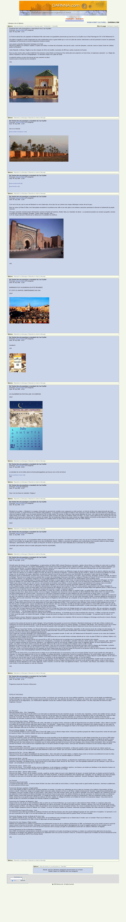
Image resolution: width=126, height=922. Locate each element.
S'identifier (55, 26)
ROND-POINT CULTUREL (96, 22)
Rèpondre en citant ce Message (36, 117)
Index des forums (18, 26)
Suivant (116, 26)
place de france (20, 30)
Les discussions (28, 26)
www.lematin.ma (14, 186)
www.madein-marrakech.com (18, 131)
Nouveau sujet (38, 26)
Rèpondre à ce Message (20, 117)
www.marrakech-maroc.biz (17, 475)
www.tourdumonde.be (16, 183)
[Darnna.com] (63, 8)
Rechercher (47, 26)
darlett (17, 486)
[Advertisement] (42, 19)
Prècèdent (110, 26)
